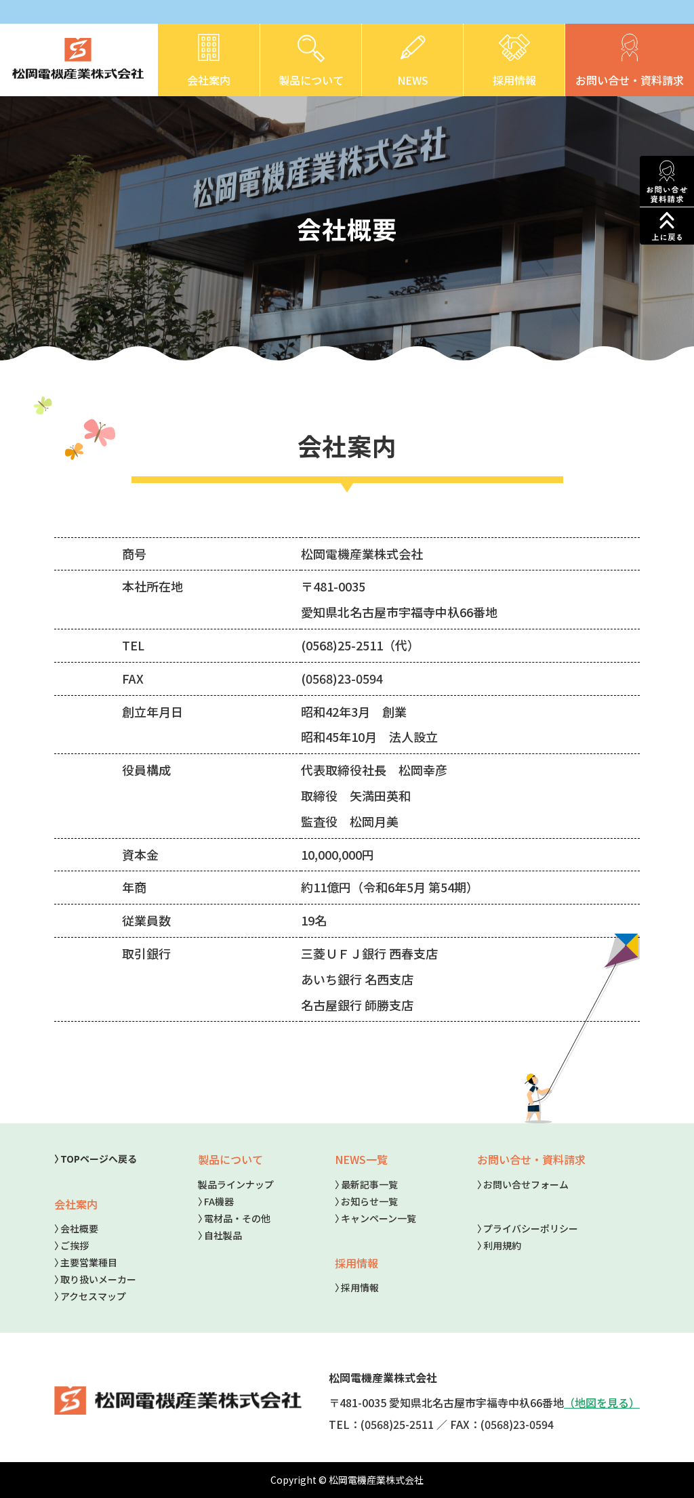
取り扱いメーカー (98, 1279)
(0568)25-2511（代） (360, 645)
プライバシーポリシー (530, 1228)
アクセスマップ (93, 1296)
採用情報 (360, 1287)
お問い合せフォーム (526, 1184)
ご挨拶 (74, 1245)
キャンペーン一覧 (378, 1218)
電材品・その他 (237, 1218)
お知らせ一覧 (369, 1201)
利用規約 (502, 1245)
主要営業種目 (88, 1262)
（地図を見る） (602, 1402)
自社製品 (223, 1235)
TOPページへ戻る (98, 1158)
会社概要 (79, 1228)
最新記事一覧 (369, 1184)
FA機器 (219, 1201)
